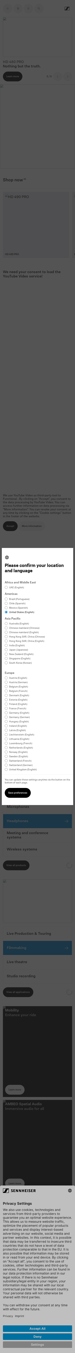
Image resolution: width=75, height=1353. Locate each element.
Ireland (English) (18, 726)
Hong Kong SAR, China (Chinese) (27, 637)
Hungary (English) (19, 722)
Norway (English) (18, 752)
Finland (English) (18, 704)
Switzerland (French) (20, 761)
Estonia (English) (18, 700)
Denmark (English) (19, 695)
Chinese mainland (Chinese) (24, 628)
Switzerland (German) (21, 765)
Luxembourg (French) (20, 743)
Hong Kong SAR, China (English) (26, 641)
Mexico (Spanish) (18, 608)
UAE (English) (16, 587)
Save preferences (17, 793)
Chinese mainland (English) (24, 632)
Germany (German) (19, 717)
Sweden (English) (18, 756)
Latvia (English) (17, 730)
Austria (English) (18, 678)
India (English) (17, 645)
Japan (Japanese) (18, 650)
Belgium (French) (18, 691)
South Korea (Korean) (20, 663)
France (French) (17, 708)
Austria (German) (18, 682)
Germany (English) (19, 713)
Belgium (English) (18, 687)
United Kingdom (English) (23, 770)
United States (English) (21, 612)
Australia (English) (19, 624)
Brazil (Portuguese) (19, 599)
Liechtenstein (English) (21, 735)
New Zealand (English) (21, 654)
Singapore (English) (19, 659)
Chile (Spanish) (17, 603)
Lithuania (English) (19, 739)
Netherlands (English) (21, 748)
